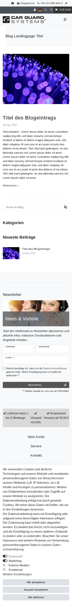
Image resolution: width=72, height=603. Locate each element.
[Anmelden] (35, 10)
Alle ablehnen (36, 597)
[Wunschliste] (51, 10)
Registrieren (28, 3)
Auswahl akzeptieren (36, 589)
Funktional (16, 569)
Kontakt (36, 455)
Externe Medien (19, 565)
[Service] (66, 3)
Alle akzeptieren (36, 582)
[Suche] (46, 10)
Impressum (10, 540)
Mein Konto (36, 437)
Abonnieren (35, 384)
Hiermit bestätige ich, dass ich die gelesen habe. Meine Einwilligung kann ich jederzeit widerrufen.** (36, 372)
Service (36, 446)
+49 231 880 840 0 (51, 3)
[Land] (40, 10)
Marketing (15, 560)
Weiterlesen (10, 185)
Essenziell (15, 556)
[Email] (13, 3)
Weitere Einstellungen (17, 574)
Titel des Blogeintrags (29, 118)
